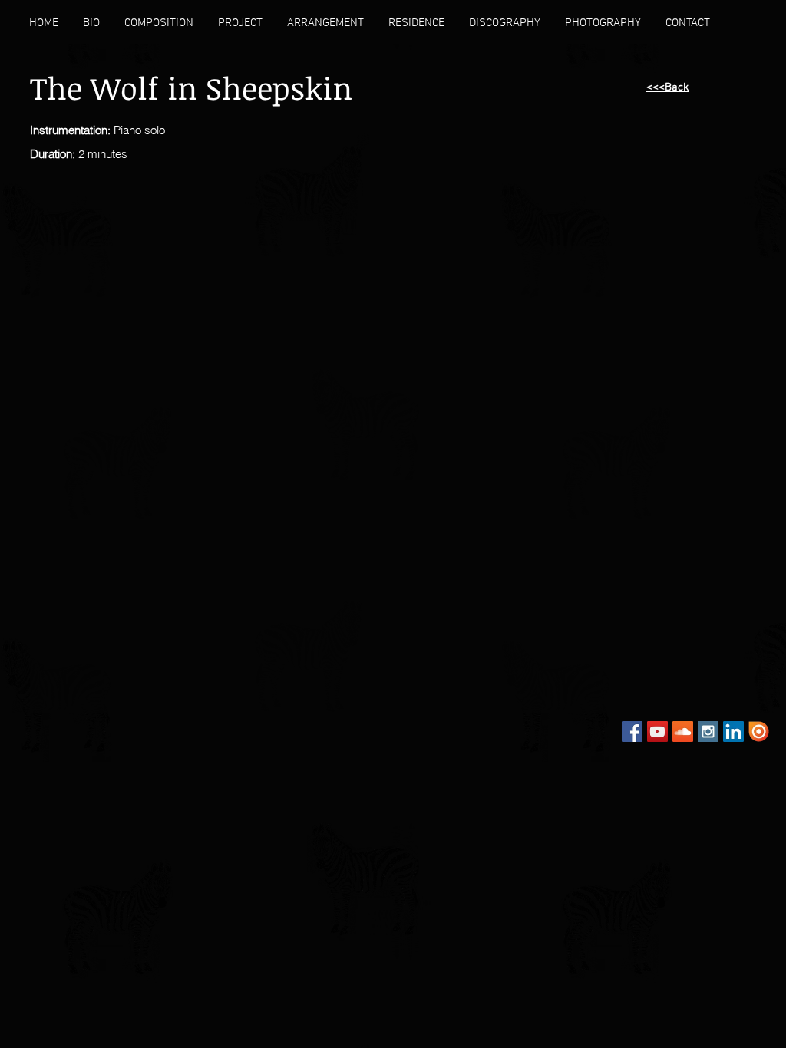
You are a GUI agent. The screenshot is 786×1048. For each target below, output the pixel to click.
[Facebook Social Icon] (632, 731)
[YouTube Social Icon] (657, 731)
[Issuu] (758, 731)
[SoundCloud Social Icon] (682, 731)
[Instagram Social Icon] (708, 731)
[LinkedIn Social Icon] (733, 731)
